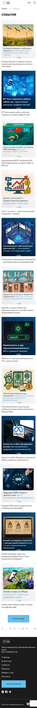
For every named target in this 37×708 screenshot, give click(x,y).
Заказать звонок (13, 684)
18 (23, 628)
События (6, 664)
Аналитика (7, 660)
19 (27, 628)
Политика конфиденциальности (13, 704)
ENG (29, 7)
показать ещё (18, 619)
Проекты (6, 668)
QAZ (29, 10)
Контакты (6, 676)
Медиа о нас (8, 672)
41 (35, 628)
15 (10, 628)
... (6, 628)
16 (14, 628)
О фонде (6, 657)
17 (18, 628)
